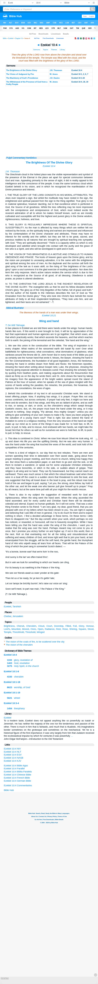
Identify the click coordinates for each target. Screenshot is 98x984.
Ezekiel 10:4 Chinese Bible (17, 774)
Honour (90, 626)
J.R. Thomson (56, 70)
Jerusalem (18, 616)
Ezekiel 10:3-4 (11, 703)
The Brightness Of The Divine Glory (49, 162)
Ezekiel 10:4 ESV (13, 754)
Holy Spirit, (23, 666)
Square (82, 629)
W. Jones (54, 74)
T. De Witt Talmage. (15, 325)
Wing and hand (49, 321)
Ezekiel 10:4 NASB (13, 758)
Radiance (49, 629)
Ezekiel (10, 38)
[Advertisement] (49, 140)
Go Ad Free (4, 978)
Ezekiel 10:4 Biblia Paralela (18, 771)
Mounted (15, 629)
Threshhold (18, 632)
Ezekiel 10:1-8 (11, 671)
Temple (7, 632)
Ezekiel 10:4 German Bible (17, 781)
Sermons (36, 50)
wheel (13, 698)
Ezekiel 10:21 (49, 315)
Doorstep (58, 626)
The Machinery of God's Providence (22, 78)
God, (18, 663)
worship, (18, 687)
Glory (81, 626)
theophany (16, 708)
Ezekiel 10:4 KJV (12, 761)
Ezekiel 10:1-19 (12, 692)
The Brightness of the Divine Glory (21, 70)
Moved (25, 629)
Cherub (20, 626)
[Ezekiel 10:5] (95, 445)
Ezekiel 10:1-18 (12, 682)
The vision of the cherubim (19, 645)
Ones (33, 629)
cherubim (15, 676)
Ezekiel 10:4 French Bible (17, 777)
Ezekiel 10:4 (49, 166)
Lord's (7, 629)
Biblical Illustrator (15, 308)
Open (40, 629)
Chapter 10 (19, 38)
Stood (91, 629)
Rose (65, 629)
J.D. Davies (55, 78)
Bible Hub (9, 790)
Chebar (7, 616)
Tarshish (17, 606)
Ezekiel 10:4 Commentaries (18, 785)
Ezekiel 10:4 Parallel (14, 768)
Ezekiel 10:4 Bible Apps (16, 765)
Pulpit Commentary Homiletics (21, 158)
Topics (45, 50)
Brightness (9, 626)
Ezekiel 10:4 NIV (12, 748)
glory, (20, 660)
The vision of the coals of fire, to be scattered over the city (35, 641)
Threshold (30, 632)
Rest (58, 629)
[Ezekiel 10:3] (3, 445)
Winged (41, 632)
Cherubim (31, 626)
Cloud (41, 626)
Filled (68, 626)
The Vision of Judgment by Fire (20, 74)
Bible (5, 38)
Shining (73, 629)
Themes (54, 50)
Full (75, 626)
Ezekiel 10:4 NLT (12, 751)
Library (62, 50)
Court (49, 626)
